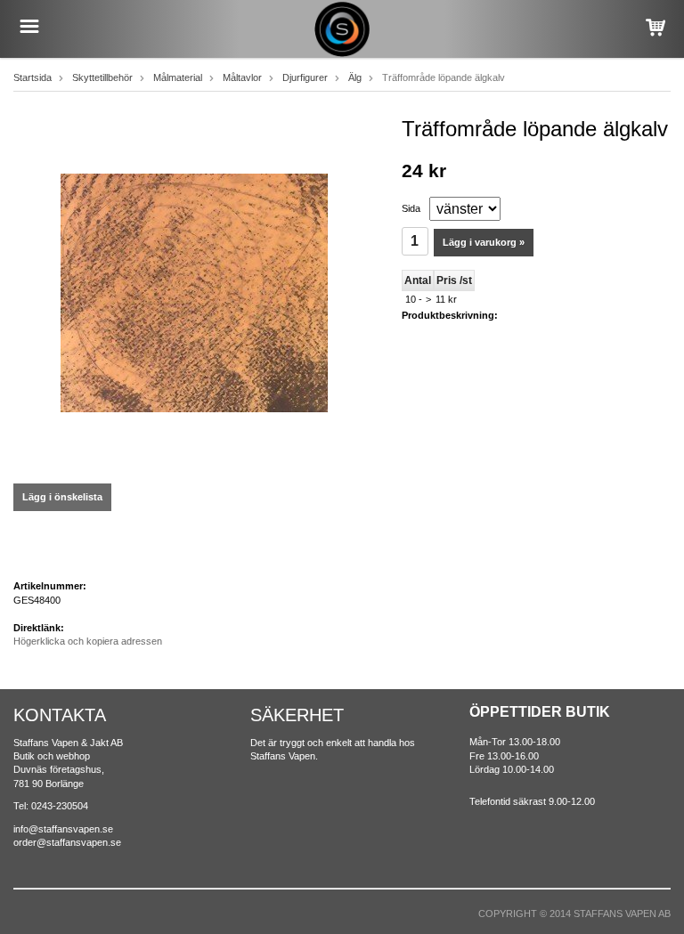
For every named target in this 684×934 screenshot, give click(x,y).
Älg (355, 77)
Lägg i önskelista (62, 496)
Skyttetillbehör (102, 77)
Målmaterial (177, 77)
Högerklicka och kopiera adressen (87, 641)
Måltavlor (242, 77)
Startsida (32, 77)
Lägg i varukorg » (484, 242)
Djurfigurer (305, 77)
